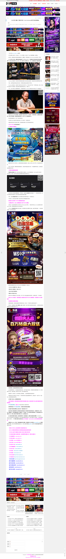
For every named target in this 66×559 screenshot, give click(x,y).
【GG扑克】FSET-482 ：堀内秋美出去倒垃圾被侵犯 (15, 524)
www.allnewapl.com (18, 467)
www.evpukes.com (17, 452)
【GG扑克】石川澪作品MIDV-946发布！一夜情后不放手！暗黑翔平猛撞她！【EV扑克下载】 (41, 522)
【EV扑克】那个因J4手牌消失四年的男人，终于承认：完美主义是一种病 (11, 510)
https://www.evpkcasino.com (19, 456)
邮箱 (8, 544)
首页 (31, 3)
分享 (28, 474)
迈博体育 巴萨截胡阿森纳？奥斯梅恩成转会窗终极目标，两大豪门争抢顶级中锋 (29, 513)
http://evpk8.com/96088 (33, 418)
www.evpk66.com (19, 444)
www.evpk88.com (19, 446)
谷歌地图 (42, 554)
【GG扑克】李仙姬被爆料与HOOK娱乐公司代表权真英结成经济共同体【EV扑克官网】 (21, 525)
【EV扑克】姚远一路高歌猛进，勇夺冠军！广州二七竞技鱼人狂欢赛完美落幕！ (20, 521)
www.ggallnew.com (19, 469)
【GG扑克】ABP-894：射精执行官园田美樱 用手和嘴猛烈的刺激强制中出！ (19, 518)
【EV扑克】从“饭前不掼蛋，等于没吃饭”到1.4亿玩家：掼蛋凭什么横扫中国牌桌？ (20, 511)
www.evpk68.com (18, 448)
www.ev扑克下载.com (18, 442)
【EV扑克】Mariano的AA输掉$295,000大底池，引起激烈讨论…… (55, 75)
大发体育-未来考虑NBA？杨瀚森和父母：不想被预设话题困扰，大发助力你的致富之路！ (40, 525)
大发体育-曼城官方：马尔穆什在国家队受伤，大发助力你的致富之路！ (55, 84)
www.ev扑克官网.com (18, 440)
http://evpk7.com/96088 (18, 450)
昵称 (8, 541)
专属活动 (39, 3)
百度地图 (39, 554)
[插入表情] (42, 541)
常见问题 (56, 3)
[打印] (36, 18)
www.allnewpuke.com (21, 465)
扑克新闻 (48, 3)
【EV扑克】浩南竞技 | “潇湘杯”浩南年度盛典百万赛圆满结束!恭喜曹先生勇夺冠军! (55, 66)
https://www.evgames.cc (18, 454)
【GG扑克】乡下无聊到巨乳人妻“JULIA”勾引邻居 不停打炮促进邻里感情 (55, 71)
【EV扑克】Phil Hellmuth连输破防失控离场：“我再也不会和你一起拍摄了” (38, 524)
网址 (8, 546)
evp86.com (31, 423)
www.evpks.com (18, 436)
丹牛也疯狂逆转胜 (17, 406)
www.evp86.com (15, 53)
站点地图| (36, 554)
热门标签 (53, 0)
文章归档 (50, 0)
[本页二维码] (65, 556)
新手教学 (52, 3)
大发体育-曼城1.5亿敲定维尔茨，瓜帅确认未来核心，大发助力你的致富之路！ (55, 58)
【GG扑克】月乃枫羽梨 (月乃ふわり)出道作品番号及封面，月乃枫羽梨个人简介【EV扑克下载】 (22, 522)
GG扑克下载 (11, 6)
